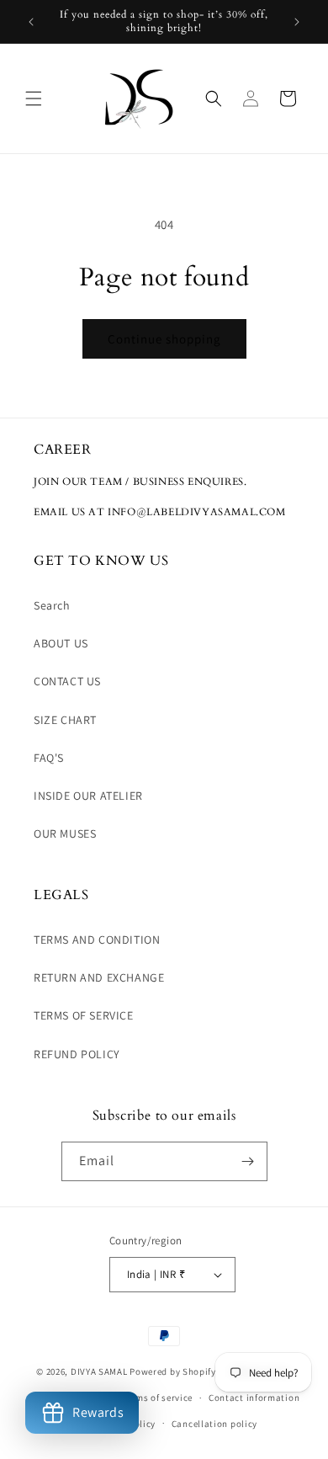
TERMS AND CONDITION (97, 939)
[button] (33, 98)
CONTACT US (67, 681)
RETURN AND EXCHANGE (99, 977)
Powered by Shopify (173, 1371)
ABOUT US (61, 643)
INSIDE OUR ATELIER (88, 795)
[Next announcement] (296, 21)
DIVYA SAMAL (99, 1371)
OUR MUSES (65, 833)
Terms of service (157, 1397)
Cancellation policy (214, 1424)
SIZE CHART (65, 719)
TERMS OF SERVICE (84, 1015)
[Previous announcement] (31, 21)
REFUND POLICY (77, 1054)
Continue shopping (164, 339)
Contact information (254, 1397)
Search (52, 605)
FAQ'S (49, 757)
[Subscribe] (248, 1161)
